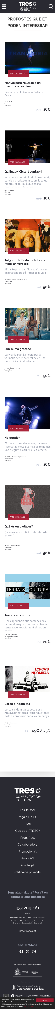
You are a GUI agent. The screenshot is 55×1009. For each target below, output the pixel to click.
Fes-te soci (27, 810)
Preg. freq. (27, 837)
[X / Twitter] (27, 951)
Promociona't (28, 851)
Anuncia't (27, 858)
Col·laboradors (27, 844)
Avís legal (27, 865)
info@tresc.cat (27, 930)
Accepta (45, 1000)
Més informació (28, 1006)
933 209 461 (27, 907)
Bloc (27, 824)
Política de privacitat (28, 872)
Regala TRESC (27, 817)
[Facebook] (21, 951)
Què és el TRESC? (27, 831)
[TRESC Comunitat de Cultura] (27, 6)
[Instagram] (34, 951)
